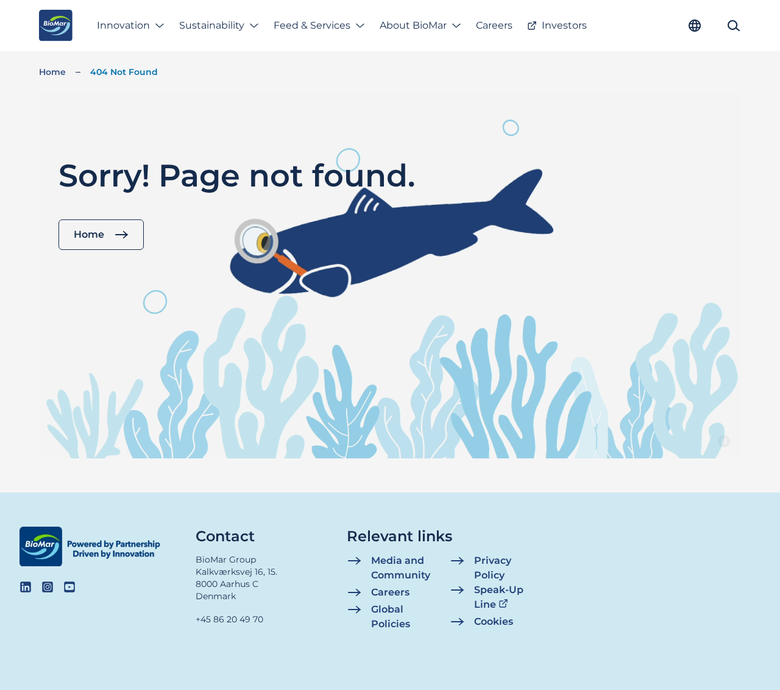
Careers (494, 25)
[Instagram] (47, 587)
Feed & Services (312, 25)
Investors (564, 25)
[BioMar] (56, 25)
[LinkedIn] (26, 587)
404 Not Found (124, 71)
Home (52, 71)
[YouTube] (69, 587)
